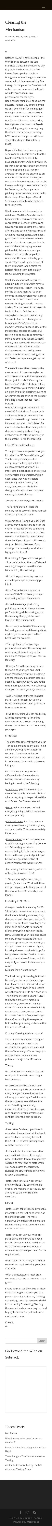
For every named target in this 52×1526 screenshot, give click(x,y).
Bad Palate (11, 1433)
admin (11, 36)
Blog (32, 36)
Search (42, 1340)
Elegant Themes (32, 1518)
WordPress (33, 1521)
